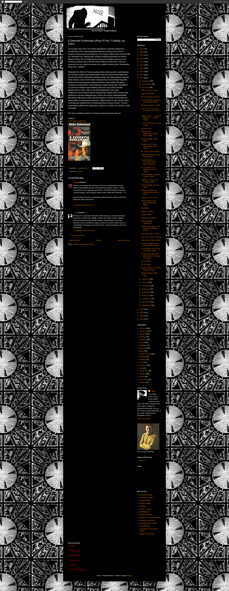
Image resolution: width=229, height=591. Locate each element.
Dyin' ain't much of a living (151, 237)
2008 (142, 319)
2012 (142, 78)
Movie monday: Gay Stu (150, 97)
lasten (141, 351)
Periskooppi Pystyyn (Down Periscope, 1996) (148, 203)
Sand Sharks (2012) (148, 218)
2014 (142, 71)
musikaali (142, 359)
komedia (142, 348)
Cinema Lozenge (145, 495)
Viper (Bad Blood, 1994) (150, 234)
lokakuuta (146, 87)
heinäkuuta (146, 286)
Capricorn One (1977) (149, 197)
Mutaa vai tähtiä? (145, 515)
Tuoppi (76, 182)
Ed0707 (142, 461)
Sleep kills (145, 208)
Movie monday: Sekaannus (147, 222)
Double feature (145, 500)
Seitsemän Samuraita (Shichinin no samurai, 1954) (150, 192)
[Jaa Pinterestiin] (102, 168)
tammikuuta (146, 305)
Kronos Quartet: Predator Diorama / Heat (150, 269)
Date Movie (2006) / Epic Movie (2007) (150, 156)
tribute (141, 376)
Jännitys (142, 340)
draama (79, 171)
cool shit (142, 328)
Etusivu (98, 240)
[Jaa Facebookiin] (100, 168)
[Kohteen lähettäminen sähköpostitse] (93, 168)
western (142, 382)
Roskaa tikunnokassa (147, 520)
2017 (142, 62)
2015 (142, 68)
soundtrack (143, 371)
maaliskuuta (146, 299)
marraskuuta (147, 84)
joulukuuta (146, 81)
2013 (142, 75)
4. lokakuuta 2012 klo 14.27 (83, 205)
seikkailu (142, 365)
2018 (142, 58)
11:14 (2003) (146, 264)
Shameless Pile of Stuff (148, 523)
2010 (142, 312)
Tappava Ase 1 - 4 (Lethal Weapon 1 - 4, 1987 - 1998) (151, 118)
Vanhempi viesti (123, 240)
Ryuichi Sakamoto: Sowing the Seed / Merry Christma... (149, 162)
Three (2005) (146, 215)
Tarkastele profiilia (144, 419)
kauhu (141, 342)
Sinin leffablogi (144, 526)
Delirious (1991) (147, 211)
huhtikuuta (146, 295)
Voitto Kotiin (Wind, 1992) (150, 240)
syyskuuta (146, 279)
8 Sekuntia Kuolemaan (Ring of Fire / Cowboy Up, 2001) (150, 256)
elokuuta (145, 282)
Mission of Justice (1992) (150, 105)
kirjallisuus (143, 345)
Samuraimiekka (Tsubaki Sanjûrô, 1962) (150, 175)
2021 (142, 49)
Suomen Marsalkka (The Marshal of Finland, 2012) (150, 228)
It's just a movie (145, 509)
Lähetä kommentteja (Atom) (83, 244)
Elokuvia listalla (145, 503)
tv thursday (143, 379)
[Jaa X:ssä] (98, 168)
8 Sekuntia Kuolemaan (77, 121)
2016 (142, 65)
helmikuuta (146, 302)
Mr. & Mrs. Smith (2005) (150, 151)
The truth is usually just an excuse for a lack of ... (150, 111)
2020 (142, 52)
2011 (142, 309)
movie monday (144, 354)
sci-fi (141, 362)
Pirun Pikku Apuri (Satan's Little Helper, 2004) (151, 101)
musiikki (142, 357)
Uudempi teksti (74, 240)
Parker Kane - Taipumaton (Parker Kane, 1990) (149, 134)
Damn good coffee (146, 497)
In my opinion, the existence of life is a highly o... (149, 169)
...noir (75, 212)
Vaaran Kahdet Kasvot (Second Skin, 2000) (150, 244)
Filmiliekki (143, 506)
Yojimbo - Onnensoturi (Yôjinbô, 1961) (149, 181)
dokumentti (143, 331)
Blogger (129, 575)
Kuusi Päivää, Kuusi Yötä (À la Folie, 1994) (150, 250)
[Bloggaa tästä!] (96, 168)
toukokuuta (146, 292)
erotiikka (142, 337)
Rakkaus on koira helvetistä (149, 517)
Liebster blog (146, 128)
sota (141, 368)
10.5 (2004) (145, 261)
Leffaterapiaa (144, 512)
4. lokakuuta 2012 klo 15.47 (83, 230)
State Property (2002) (149, 90)
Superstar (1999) (147, 93)
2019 (142, 55)
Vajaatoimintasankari (147, 534)
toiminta (142, 374)
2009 (142, 316)
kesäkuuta (146, 289)
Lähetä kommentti (78, 235)
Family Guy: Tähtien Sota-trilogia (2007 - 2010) (149, 146)
